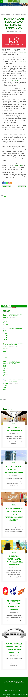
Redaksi (8, 694)
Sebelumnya (7, 186)
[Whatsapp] (7, 183)
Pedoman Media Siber (15, 694)
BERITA (8, 10)
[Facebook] (3, 183)
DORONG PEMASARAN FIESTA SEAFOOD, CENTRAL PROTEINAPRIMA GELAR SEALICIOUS (14, 514)
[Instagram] (9, 183)
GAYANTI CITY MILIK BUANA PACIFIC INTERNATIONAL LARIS (14, 469)
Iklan (21, 694)
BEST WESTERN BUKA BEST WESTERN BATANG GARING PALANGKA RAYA (14, 362)
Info (24, 694)
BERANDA (3, 10)
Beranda (4, 694)
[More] (11, 183)
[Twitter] (5, 183)
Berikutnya (21, 186)
